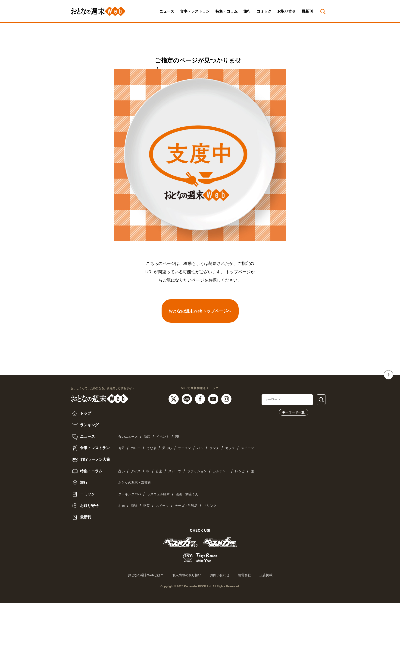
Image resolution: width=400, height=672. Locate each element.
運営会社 (244, 575)
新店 (147, 436)
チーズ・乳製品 (186, 506)
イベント (162, 436)
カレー (136, 448)
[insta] (226, 398)
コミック (264, 11)
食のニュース (128, 436)
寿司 (121, 448)
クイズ (136, 471)
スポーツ (174, 471)
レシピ (240, 471)
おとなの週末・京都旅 (134, 482)
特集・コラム (227, 11)
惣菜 (146, 506)
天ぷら (167, 448)
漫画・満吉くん (187, 494)
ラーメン (184, 448)
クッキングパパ (129, 494)
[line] (187, 398)
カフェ (230, 448)
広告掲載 (265, 575)
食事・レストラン (195, 11)
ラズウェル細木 (158, 494)
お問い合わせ (219, 575)
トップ (85, 413)
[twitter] (174, 398)
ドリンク (209, 506)
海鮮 (134, 506)
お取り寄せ (286, 11)
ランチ (214, 448)
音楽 (159, 471)
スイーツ (247, 448)
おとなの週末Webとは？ (146, 575)
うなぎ (151, 448)
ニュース (166, 11)
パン (200, 448)
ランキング (89, 425)
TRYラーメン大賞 (94, 459)
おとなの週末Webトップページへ (200, 311)
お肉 (121, 506)
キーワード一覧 (293, 412)
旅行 (247, 11)
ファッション (197, 471)
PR (177, 436)
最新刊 (307, 11)
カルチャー (221, 471)
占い (121, 471)
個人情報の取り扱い (186, 575)
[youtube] (213, 398)
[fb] (200, 398)
